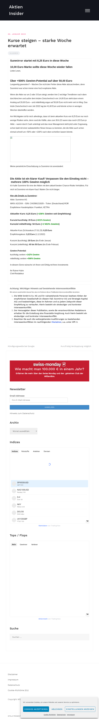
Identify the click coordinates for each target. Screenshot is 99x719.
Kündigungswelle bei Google (21, 346)
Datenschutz (61, 714)
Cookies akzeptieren (36, 709)
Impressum (71, 714)
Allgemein (14, 53)
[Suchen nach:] (49, 637)
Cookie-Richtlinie (50, 714)
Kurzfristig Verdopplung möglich (76, 346)
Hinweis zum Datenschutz (22, 413)
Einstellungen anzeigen (80, 709)
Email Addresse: (17, 396)
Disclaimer (56, 322)
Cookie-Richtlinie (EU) (18, 690)
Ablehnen (57, 709)
